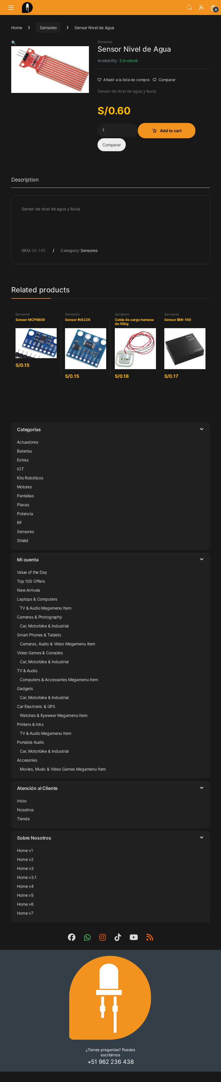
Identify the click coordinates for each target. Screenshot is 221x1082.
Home (16, 27)
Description (25, 180)
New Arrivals (28, 590)
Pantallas (25, 495)
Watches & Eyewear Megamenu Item (53, 715)
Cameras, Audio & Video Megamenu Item (57, 643)
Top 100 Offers (31, 581)
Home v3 (25, 868)
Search (189, 7)
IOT (20, 468)
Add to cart (171, 130)
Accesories (27, 760)
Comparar (167, 79)
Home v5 (25, 895)
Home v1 (25, 850)
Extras (22, 459)
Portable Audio (30, 742)
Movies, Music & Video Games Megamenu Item (63, 769)
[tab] (25, 182)
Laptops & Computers (37, 599)
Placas (23, 504)
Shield (22, 540)
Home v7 (25, 913)
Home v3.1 (27, 877)
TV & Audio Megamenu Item (45, 608)
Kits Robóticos (30, 477)
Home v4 (25, 886)
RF (19, 522)
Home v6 (25, 904)
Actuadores (27, 442)
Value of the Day (32, 572)
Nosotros (25, 809)
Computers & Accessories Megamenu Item (59, 679)
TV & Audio (27, 670)
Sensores (48, 27)
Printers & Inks (30, 724)
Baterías (24, 451)
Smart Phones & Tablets (39, 634)
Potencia (25, 513)
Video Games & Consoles (40, 652)
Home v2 (25, 859)
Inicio (21, 800)
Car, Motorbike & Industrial (44, 625)
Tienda (23, 818)
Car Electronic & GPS (36, 706)
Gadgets (25, 688)
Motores (24, 486)
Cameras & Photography (39, 616)
